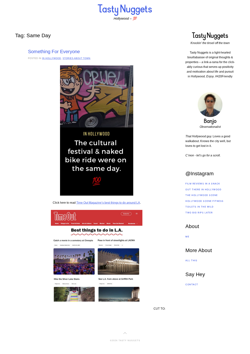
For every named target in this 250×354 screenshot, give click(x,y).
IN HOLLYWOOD (51, 58)
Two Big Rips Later (199, 212)
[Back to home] (125, 10)
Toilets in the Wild (199, 206)
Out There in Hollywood (203, 189)
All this (191, 260)
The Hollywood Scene (201, 195)
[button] (125, 333)
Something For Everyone (54, 51)
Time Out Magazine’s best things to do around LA (108, 202)
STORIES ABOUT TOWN (76, 58)
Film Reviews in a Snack (202, 183)
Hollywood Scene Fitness (204, 201)
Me (187, 236)
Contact (191, 284)
